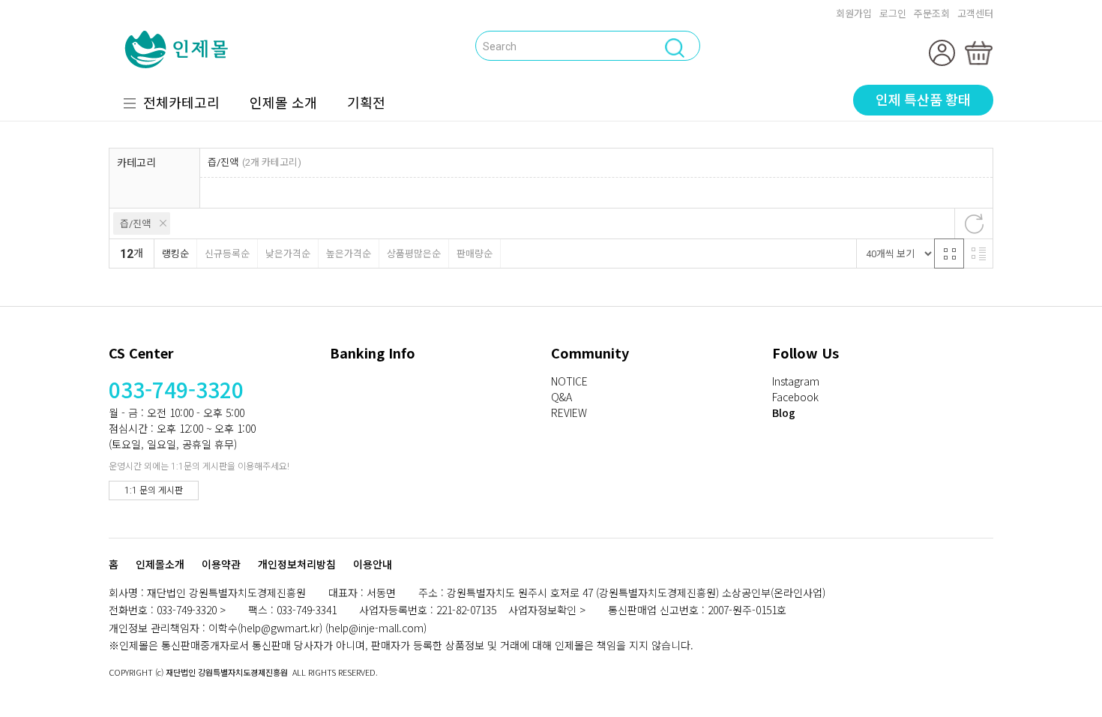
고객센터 (975, 13)
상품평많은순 (414, 254)
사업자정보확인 (542, 609)
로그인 (892, 13)
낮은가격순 (287, 254)
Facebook (795, 396)
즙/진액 (135, 224)
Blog (783, 412)
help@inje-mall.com (376, 627)
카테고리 (136, 163)
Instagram (795, 381)
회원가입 (854, 13)
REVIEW (569, 412)
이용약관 (221, 565)
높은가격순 (348, 254)
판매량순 (475, 254)
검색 (313, 44)
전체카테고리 (181, 102)
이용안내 (372, 565)
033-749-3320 (176, 389)
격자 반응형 (949, 253)
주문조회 (932, 13)
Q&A (561, 396)
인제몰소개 (160, 565)
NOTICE (569, 381)
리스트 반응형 (978, 253)
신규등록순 (227, 254)
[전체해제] (974, 223)
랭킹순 (175, 254)
